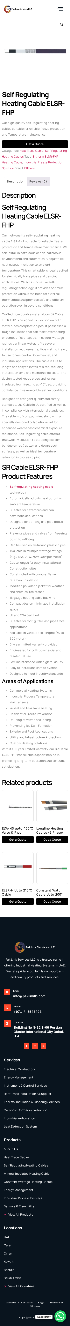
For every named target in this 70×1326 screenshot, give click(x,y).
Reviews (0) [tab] (38, 181)
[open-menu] (59, 9)
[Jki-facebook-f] (26, 1046)
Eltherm (30, 168)
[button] (61, 24)
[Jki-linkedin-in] (43, 1046)
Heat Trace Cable (31, 151)
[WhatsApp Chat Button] (60, 1316)
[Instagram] (35, 1046)
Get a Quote (35, 144)
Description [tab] (15, 181)
